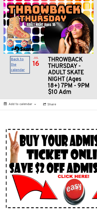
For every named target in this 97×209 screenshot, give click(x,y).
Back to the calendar (18, 64)
